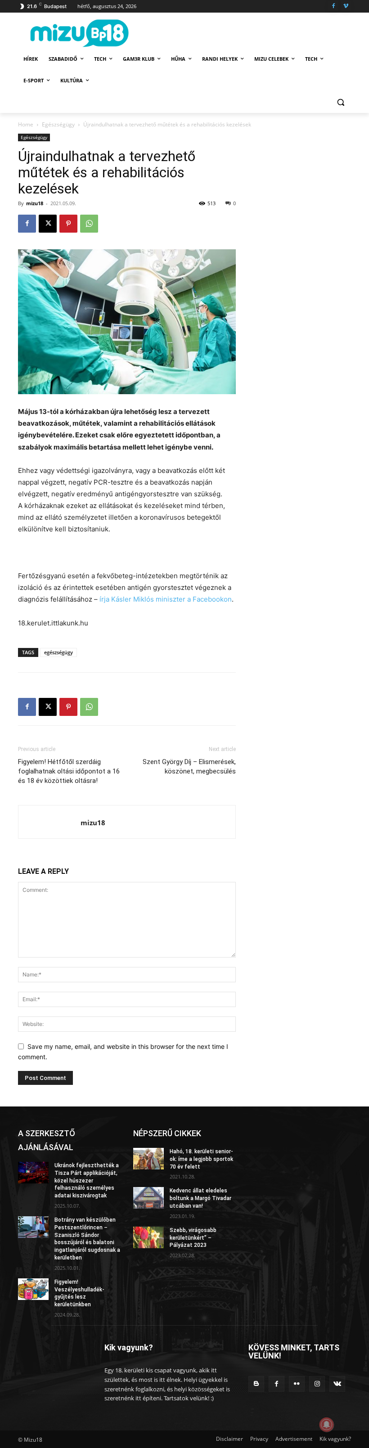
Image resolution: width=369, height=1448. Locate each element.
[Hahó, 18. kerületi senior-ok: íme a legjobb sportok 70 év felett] (148, 1158)
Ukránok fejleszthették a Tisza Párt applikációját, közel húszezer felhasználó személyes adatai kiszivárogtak (86, 1180)
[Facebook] (333, 6)
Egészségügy (58, 124)
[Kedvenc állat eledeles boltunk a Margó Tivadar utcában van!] (148, 1198)
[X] (48, 224)
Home (25, 124)
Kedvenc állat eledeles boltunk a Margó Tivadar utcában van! (200, 1198)
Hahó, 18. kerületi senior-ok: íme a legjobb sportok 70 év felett (201, 1159)
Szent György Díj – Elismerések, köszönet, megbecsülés (189, 766)
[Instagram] (317, 1384)
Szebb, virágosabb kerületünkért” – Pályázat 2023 (193, 1238)
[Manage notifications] (327, 1424)
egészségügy (58, 652)
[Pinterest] (68, 224)
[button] (340, 102)
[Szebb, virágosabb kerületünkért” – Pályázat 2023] (148, 1237)
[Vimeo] (346, 6)
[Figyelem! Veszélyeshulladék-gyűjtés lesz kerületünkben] (33, 1289)
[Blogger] (256, 1384)
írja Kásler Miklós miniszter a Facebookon (165, 599)
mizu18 (34, 203)
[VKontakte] (337, 1384)
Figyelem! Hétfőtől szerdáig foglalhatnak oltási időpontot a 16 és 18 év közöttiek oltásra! (69, 771)
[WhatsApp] (89, 224)
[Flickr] (297, 1384)
